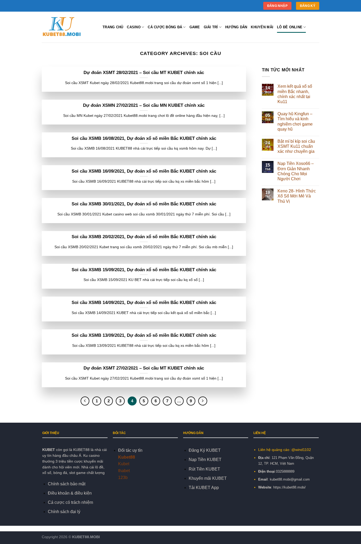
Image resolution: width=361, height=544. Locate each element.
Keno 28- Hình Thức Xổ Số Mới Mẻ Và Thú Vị (296, 196)
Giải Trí (211, 27)
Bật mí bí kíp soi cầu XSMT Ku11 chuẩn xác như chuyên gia (296, 146)
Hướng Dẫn (236, 27)
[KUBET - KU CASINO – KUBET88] (68, 27)
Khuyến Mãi (262, 27)
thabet (124, 470)
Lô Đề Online (289, 27)
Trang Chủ (113, 27)
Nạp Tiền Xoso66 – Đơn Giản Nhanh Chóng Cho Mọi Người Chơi (295, 171)
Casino (134, 27)
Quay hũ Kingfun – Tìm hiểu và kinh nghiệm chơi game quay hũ (295, 121)
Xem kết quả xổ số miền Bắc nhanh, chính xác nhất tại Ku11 (294, 94)
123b (123, 477)
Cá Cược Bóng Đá (165, 27)
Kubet (123, 464)
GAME (194, 27)
